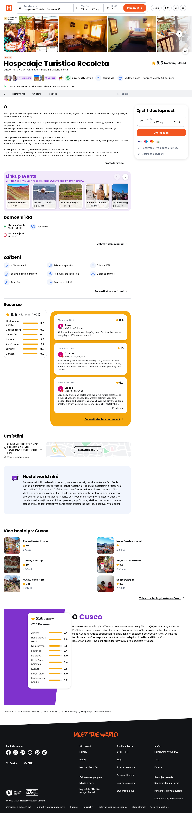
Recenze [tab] (52, 94)
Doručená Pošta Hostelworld (169, 798)
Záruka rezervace (126, 767)
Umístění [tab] (36, 94)
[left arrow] (117, 177)
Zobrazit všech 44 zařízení (158, 77)
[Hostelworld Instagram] (22, 752)
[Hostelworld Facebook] (8, 752)
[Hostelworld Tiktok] (44, 752)
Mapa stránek (139, 807)
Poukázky (88, 807)
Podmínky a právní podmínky (50, 807)
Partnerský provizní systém (168, 790)
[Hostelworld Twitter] (15, 752)
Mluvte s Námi (87, 783)
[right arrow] (125, 177)
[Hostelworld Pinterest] (37, 752)
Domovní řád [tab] (18, 94)
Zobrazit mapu (29, 69)
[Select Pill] (176, 8)
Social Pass (123, 751)
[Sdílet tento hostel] (185, 51)
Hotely (83, 759)
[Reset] (68, 8)
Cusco (7, 69)
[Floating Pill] (179, 34)
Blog (119, 759)
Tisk (156, 759)
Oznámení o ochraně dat (18, 807)
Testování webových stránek (112, 807)
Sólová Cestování (126, 783)
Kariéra (158, 767)
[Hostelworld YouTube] (30, 752)
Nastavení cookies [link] (159, 807)
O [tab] (4, 94)
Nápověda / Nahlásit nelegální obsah (90, 791)
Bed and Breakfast (89, 767)
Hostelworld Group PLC (166, 751)
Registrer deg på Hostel (166, 783)
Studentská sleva (125, 790)
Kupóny (74, 807)
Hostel (8, 57)
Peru (15, 69)
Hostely (83, 751)
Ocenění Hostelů (125, 775)
